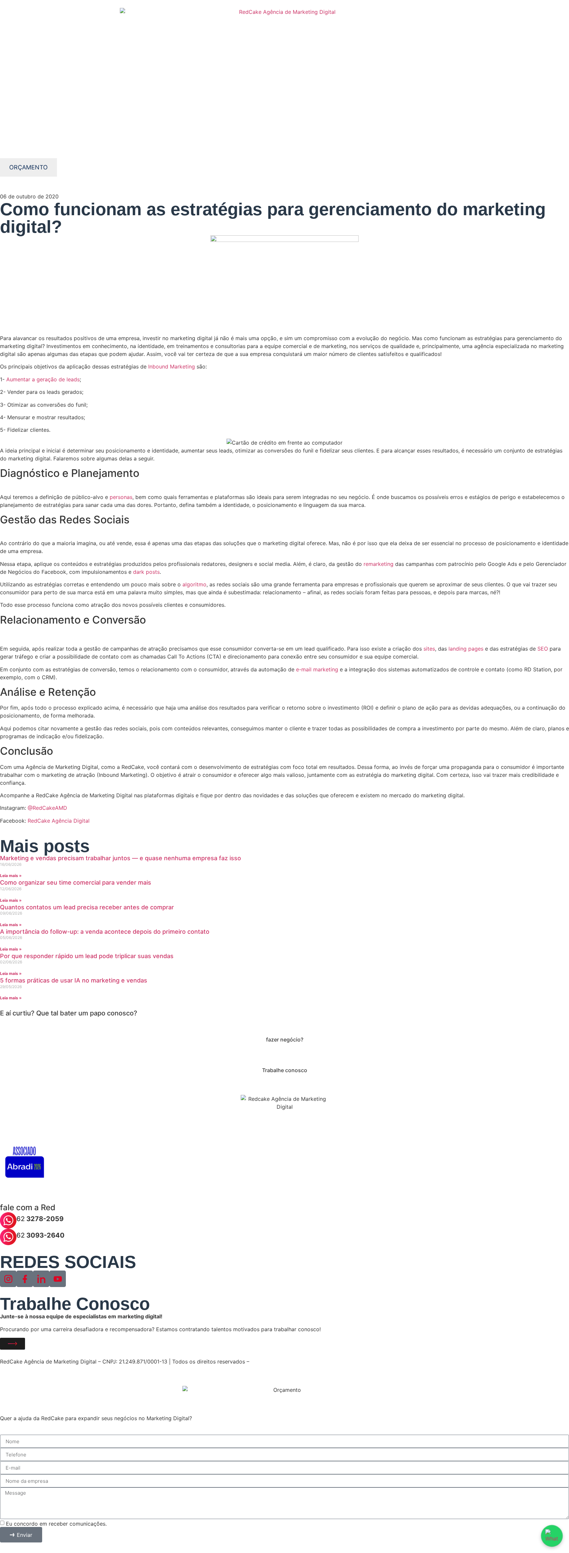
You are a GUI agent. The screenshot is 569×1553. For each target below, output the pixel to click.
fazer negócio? (284, 1039)
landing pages (465, 648)
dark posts (146, 572)
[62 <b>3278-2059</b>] (8, 1220)
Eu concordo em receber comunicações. (56, 1523)
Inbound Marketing (171, 366)
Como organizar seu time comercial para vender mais (75, 882)
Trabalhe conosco (284, 1070)
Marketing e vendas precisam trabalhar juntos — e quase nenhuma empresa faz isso (120, 858)
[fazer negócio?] (284, 1025)
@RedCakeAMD (48, 808)
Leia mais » (11, 875)
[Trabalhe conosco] (284, 1056)
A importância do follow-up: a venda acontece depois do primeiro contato (104, 931)
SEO (543, 648)
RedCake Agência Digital (58, 820)
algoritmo (194, 584)
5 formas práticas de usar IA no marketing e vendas (73, 980)
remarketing (378, 564)
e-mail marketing (317, 669)
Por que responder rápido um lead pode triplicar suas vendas (87, 955)
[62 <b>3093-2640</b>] (8, 1237)
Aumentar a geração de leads (43, 379)
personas (121, 497)
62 (40, 1219)
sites (429, 648)
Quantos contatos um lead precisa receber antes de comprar (87, 907)
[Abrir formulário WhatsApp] (551, 1535)
